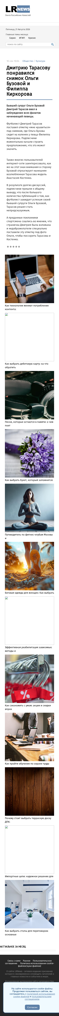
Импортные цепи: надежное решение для (29, 876)
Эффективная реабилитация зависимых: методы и (28, 649)
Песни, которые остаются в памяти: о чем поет (29, 424)
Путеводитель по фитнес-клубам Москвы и (29, 536)
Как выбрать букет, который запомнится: (29, 480)
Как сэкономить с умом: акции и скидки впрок (28, 707)
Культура (40, 61)
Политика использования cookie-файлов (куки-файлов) (36, 965)
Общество (27, 61)
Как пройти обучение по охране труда (27, 764)
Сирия (12, 38)
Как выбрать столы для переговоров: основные (26, 933)
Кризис (32, 38)
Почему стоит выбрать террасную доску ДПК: (28, 820)
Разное (26, 961)
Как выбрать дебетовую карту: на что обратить (26, 365)
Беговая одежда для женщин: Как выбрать (29, 593)
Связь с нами (14, 961)
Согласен (32, 1007)
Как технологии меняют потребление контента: (27, 307)
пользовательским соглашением (38, 997)
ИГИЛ (22, 38)
